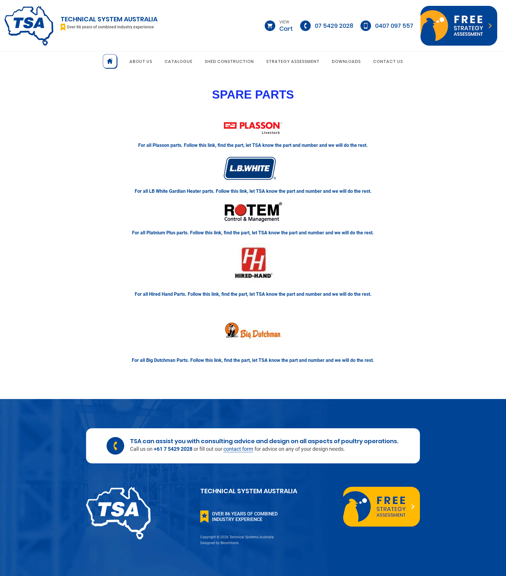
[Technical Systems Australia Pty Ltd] (28, 25)
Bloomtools (229, 543)
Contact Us (388, 61)
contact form (238, 449)
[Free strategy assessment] (458, 26)
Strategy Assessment (292, 61)
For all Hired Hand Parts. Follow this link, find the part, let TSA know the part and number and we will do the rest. (253, 294)
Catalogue (178, 61)
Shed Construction (229, 61)
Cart (286, 26)
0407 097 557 (394, 26)
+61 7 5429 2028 (174, 449)
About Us (140, 61)
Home (110, 61)
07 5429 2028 (334, 26)
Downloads (346, 61)
